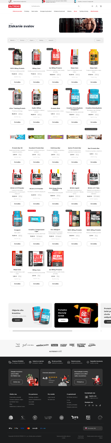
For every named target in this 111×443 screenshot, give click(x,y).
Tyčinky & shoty (83, 11)
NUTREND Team (14, 402)
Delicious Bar (55, 148)
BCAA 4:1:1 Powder (17, 188)
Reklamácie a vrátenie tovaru (17, 406)
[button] (101, 330)
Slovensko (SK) (92, 428)
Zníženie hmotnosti (59, 11)
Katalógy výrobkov (34, 397)
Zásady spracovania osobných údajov (95, 437)
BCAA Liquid (74, 188)
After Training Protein (17, 108)
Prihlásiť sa (80, 382)
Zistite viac (16, 382)
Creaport (17, 230)
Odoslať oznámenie (72, 407)
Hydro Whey (36, 108)
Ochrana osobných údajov (16, 399)
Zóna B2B (31, 402)
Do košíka (17, 82)
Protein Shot (55, 108)
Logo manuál (51, 397)
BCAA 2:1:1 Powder (36, 188)
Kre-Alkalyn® (55, 230)
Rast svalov (35, 11)
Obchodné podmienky (81, 437)
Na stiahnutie (51, 399)
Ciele (11, 23)
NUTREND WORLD (72, 397)
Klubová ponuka (17, 11)
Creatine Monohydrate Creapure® (75, 109)
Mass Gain (93, 68)
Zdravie (69, 11)
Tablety (41, 40)
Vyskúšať (17, 320)
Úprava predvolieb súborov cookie (64, 437)
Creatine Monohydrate (94, 108)
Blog (11, 404)
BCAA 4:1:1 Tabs (93, 188)
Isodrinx (63, 320)
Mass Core (74, 68)
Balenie (12, 40)
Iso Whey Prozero (55, 68)
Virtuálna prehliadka (72, 404)
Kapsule (51, 40)
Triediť (98, 40)
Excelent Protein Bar (36, 148)
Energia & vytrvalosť (45, 11)
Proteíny (26, 11)
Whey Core (36, 68)
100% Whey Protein (17, 68)
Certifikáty (31, 404)
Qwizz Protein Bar (74, 148)
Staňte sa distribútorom (35, 399)
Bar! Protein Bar (93, 148)
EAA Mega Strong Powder (55, 189)
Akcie (75, 11)
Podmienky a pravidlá (15, 397)
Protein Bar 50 (17, 148)
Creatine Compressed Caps (36, 230)
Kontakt (69, 402)
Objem (31, 40)
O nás (68, 400)
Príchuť (22, 40)
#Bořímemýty (94, 11)
